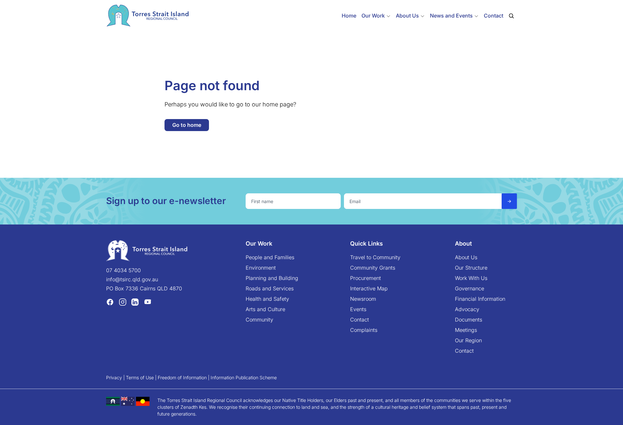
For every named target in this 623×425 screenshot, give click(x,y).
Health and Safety (267, 299)
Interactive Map (369, 288)
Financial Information (480, 299)
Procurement (365, 278)
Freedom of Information (182, 377)
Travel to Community (375, 257)
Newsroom (363, 299)
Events (358, 309)
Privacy (114, 377)
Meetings (466, 330)
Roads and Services (270, 288)
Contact (493, 15)
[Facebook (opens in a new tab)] (110, 302)
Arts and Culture (265, 309)
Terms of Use (140, 377)
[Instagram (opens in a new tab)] (122, 302)
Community (259, 319)
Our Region (468, 340)
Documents (468, 319)
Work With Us (471, 278)
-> (509, 201)
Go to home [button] (186, 125)
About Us (466, 257)
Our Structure (471, 267)
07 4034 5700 (123, 270)
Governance (469, 288)
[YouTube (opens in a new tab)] (148, 302)
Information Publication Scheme (244, 377)
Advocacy (467, 309)
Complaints (363, 330)
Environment (261, 267)
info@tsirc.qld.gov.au (132, 279)
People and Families (270, 257)
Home (349, 15)
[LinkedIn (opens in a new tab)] (135, 302)
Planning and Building (272, 278)
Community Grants (372, 267)
